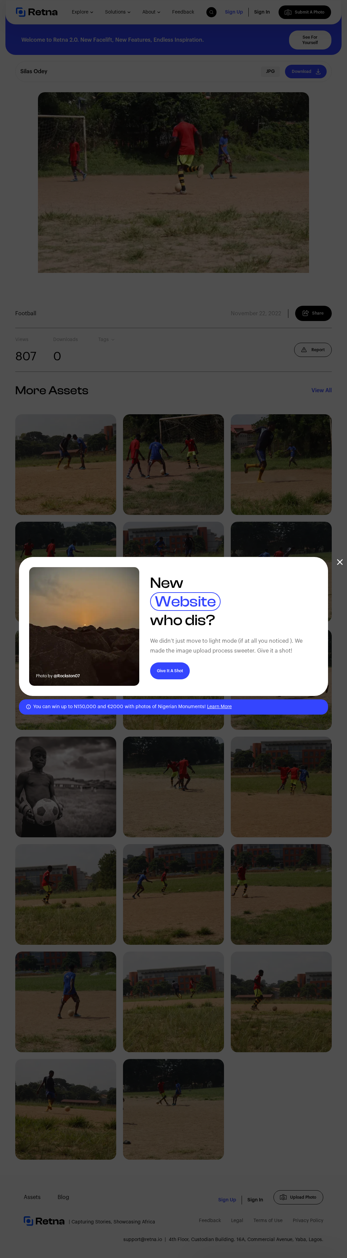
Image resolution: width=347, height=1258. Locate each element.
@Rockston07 (67, 676)
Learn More (219, 706)
